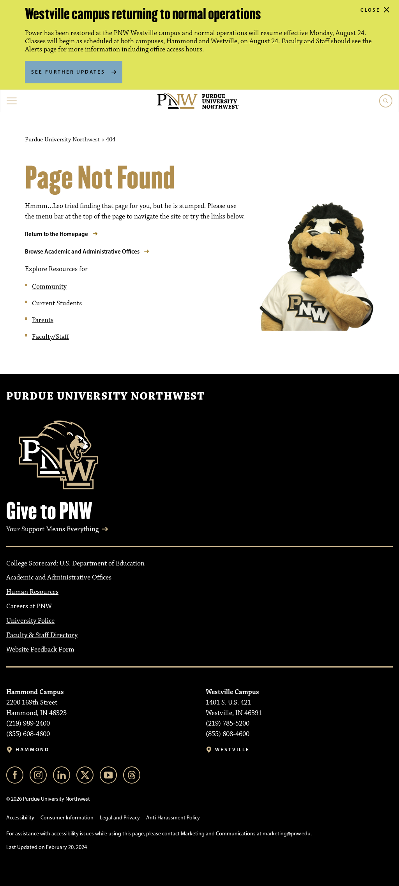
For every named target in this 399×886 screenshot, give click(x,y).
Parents (42, 320)
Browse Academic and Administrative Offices (82, 251)
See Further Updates (68, 72)
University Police (30, 621)
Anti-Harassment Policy (173, 817)
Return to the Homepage (56, 234)
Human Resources (32, 592)
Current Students (57, 303)
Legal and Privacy (120, 817)
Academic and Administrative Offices (58, 577)
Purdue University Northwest (105, 396)
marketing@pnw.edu (287, 833)
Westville (232, 749)
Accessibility (20, 817)
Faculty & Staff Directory (42, 635)
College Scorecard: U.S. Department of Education (75, 563)
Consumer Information (67, 817)
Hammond (32, 749)
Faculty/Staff (50, 337)
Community (49, 286)
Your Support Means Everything (52, 529)
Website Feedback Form (40, 649)
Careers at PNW (29, 606)
